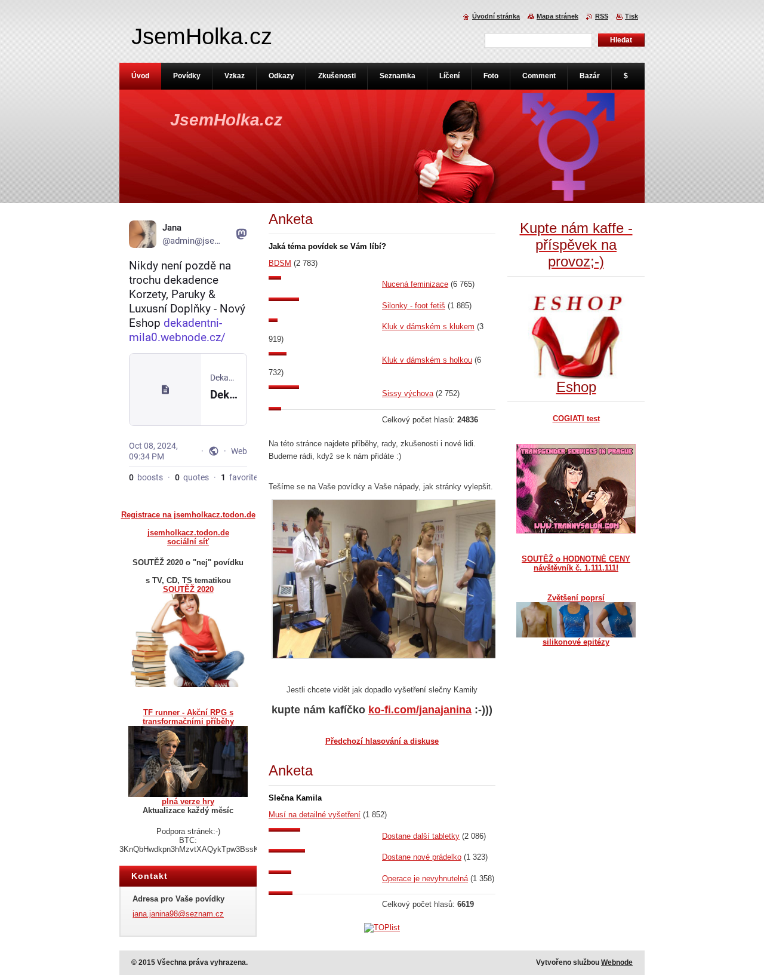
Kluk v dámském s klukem (428, 326)
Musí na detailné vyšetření (315, 814)
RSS (601, 16)
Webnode (617, 962)
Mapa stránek (557, 16)
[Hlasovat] (325, 277)
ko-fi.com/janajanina (420, 710)
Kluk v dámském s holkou (427, 359)
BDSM (280, 263)
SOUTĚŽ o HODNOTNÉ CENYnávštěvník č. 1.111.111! (576, 563)
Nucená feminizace (415, 284)
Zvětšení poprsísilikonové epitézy (576, 619)
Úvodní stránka (496, 16)
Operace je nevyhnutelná (425, 878)
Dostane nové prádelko (421, 857)
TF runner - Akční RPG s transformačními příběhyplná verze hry (188, 757)
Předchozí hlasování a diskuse (382, 741)
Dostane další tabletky (421, 836)
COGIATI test (576, 418)
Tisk (631, 16)
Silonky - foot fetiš (413, 305)
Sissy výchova (407, 393)
